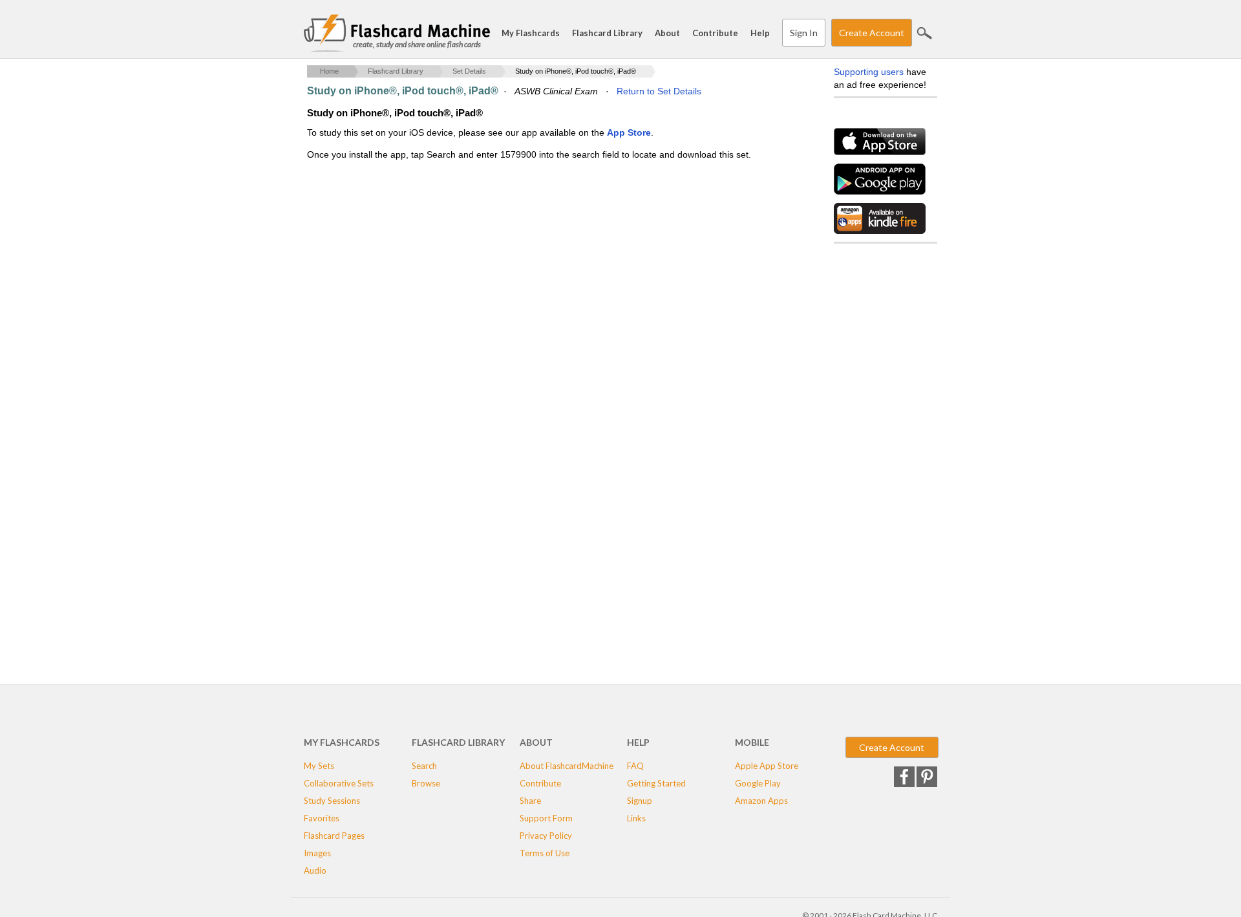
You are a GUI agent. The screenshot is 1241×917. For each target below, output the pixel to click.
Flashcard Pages (334, 835)
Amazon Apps (761, 801)
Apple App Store (766, 766)
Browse (426, 783)
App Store (629, 132)
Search (924, 33)
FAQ (635, 766)
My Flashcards (531, 33)
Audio (315, 870)
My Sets (319, 766)
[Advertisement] (542, 265)
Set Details (469, 71)
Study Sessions (332, 801)
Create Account (871, 32)
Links (636, 818)
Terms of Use (544, 853)
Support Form (546, 818)
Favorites (321, 818)
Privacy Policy (546, 835)
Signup (639, 801)
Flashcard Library (607, 33)
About (667, 33)
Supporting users (869, 72)
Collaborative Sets (339, 783)
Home (329, 71)
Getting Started (656, 783)
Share (530, 801)
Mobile (752, 742)
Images (317, 853)
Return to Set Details (659, 91)
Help (760, 33)
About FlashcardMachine (566, 766)
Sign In (804, 32)
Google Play (758, 783)
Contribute (715, 33)
